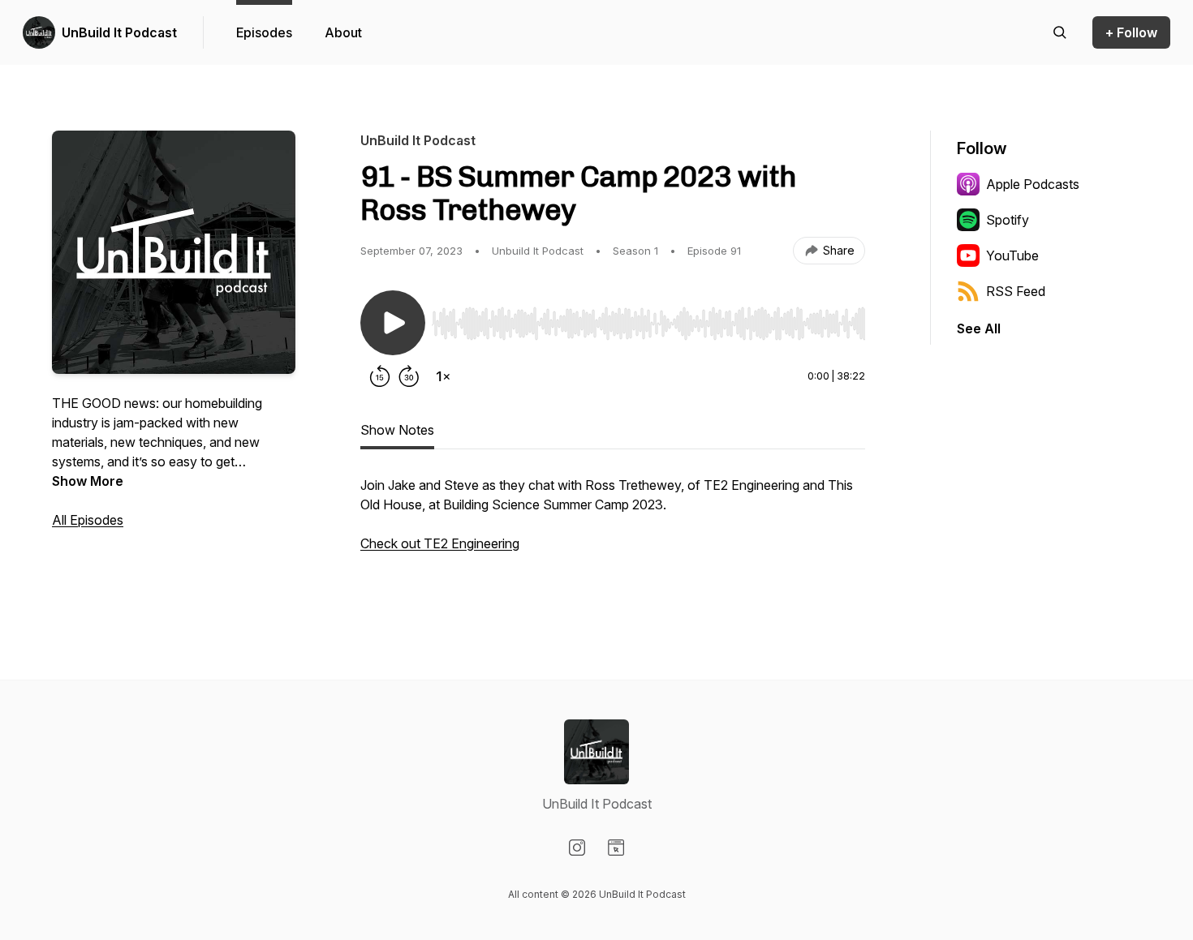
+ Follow (1131, 32)
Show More (87, 481)
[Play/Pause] (392, 322)
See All (979, 328)
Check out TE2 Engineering (439, 543)
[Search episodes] (1059, 32)
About (343, 32)
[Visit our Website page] (616, 847)
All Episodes (87, 520)
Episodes (264, 32)
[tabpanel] (612, 532)
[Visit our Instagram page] (577, 847)
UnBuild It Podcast (119, 32)
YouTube (1012, 255)
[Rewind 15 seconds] (379, 376)
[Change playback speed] (443, 376)
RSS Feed (1015, 291)
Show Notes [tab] (397, 430)
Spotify (1007, 220)
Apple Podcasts (1032, 184)
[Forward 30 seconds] (409, 376)
